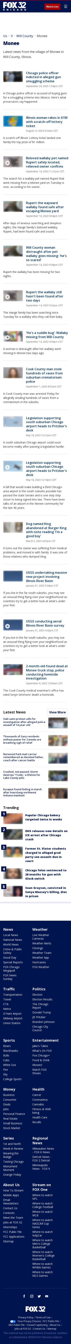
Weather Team (41, 953)
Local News (10, 935)
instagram (32, 1296)
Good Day (9, 957)
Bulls (6, 1055)
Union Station (12, 1023)
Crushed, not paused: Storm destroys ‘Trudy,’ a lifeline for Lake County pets (21, 775)
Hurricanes (39, 962)
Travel (7, 999)
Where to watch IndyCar (42, 1233)
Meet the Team (13, 1217)
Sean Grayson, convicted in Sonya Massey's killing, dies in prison (46, 892)
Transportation (12, 994)
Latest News (14, 712)
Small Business (12, 1123)
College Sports (12, 1079)
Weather (40, 929)
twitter (39, 1296)
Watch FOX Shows (39, 1071)
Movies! (37, 1065)
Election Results (42, 999)
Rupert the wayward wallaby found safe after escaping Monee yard (45, 207)
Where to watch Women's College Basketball (43, 1255)
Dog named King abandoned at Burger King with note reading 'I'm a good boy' (46, 530)
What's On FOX (42, 1051)
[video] (13, 161)
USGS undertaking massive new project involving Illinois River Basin (46, 576)
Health (38, 1089)
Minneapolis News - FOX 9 (41, 1167)
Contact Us (10, 1208)
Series (8, 1138)
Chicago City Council (40, 1028)
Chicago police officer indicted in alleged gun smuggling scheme (43, 77)
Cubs (6, 1060)
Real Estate (10, 1118)
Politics (38, 989)
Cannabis (38, 1104)
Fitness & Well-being (41, 1110)
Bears (7, 1046)
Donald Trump (41, 1012)
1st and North (12, 1144)
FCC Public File (12, 1232)
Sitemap (8, 1241)
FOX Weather (40, 967)
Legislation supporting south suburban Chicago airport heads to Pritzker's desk (46, 424)
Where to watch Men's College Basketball (42, 1243)
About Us (11, 1184)
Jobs (6, 1109)
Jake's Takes (40, 1046)
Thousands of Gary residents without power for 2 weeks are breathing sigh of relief (22, 739)
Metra (7, 1009)
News (8, 929)
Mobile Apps (11, 1195)
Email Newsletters (11, 1201)
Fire (5, 1069)
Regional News (40, 1140)
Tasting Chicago (13, 1161)
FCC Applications (13, 1236)
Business (9, 1095)
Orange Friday (12, 1174)
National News (12, 940)
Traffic (9, 989)
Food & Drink (41, 1060)
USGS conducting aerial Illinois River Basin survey (45, 623)
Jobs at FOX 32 (12, 1222)
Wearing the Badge (11, 1155)
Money (9, 1089)
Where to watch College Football (42, 1205)
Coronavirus (40, 1099)
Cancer (36, 1095)
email (47, 1296)
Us (5, 36)
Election (37, 994)
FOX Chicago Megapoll (11, 968)
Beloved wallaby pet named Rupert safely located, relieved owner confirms (47, 162)
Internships (10, 1227)
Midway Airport (12, 1018)
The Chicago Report (40, 1005)
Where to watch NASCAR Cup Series (42, 1223)
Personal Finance (14, 1114)
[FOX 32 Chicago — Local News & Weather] (14, 6)
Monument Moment (10, 1168)
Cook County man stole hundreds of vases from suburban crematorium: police (44, 375)
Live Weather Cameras (40, 936)
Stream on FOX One (41, 1187)
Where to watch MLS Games (42, 1273)
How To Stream (13, 1190)
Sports (9, 1040)
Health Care (39, 1117)
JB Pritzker (39, 1017)
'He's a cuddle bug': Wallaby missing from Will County (47, 335)
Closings (37, 948)
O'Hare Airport (12, 1013)
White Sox (9, 1065)
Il (12, 36)
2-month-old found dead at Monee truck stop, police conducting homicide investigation (47, 672)
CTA (5, 1004)
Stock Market (11, 1128)
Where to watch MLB (42, 1213)
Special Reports (13, 962)
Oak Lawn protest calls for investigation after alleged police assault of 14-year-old (24, 722)
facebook (24, 1296)
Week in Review (13, 1148)
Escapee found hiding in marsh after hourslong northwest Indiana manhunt (22, 792)
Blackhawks (10, 1051)
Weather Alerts (41, 943)
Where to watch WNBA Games (42, 1265)
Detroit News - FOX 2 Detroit (41, 1158)
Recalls (36, 1122)
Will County (24, 36)
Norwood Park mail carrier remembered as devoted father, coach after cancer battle (23, 757)
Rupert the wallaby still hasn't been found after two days (44, 296)
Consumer (9, 1099)
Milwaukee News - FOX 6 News (43, 1150)
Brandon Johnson (43, 1022)
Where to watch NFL (42, 1197)
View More (57, 712)
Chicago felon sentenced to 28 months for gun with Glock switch (45, 874)
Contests (9, 1213)
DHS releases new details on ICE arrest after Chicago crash (46, 835)
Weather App (40, 957)
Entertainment (45, 1040)
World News (11, 944)
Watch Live (52, 6)
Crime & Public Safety (12, 951)
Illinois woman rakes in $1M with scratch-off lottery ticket (46, 121)
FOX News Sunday (10, 977)
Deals (6, 1104)
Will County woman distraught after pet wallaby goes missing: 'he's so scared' (46, 253)
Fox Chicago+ (41, 1055)
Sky (5, 1074)
